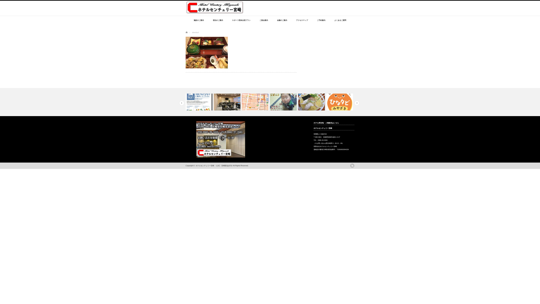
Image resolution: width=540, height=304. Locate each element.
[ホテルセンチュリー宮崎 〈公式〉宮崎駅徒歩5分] (215, 13)
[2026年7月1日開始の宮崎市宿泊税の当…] (199, 102)
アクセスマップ (302, 20)
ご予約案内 (321, 20)
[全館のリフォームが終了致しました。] (227, 102)
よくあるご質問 (340, 20)
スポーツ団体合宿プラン (241, 20)
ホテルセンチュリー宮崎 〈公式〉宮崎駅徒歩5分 (214, 166)
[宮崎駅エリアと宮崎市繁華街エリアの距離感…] (255, 102)
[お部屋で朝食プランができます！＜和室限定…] (283, 102)
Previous (181, 103)
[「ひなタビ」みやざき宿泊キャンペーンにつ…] (340, 102)
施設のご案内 (199, 20)
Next (356, 103)
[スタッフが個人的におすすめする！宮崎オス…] (312, 102)
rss (352, 166)
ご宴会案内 (264, 20)
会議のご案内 (282, 20)
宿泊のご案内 (218, 20)
